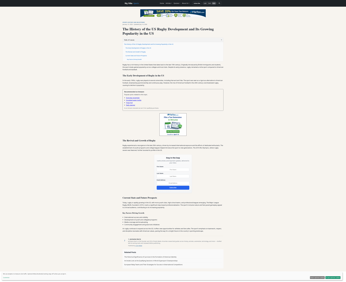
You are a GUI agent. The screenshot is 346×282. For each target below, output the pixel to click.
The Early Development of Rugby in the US (138, 48)
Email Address (161, 180)
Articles (168, 3)
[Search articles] (219, 3)
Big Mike (132, 3)
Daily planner (130, 105)
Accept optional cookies (333, 277)
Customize (6, 277)
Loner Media (138, 245)
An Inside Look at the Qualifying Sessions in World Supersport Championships (151, 261)
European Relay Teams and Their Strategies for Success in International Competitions (153, 265)
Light (205, 3)
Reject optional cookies (317, 277)
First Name (160, 166)
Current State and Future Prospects (136, 55)
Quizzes (176, 3)
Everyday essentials (133, 98)
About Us (185, 3)
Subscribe (197, 3)
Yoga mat (129, 103)
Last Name (160, 173)
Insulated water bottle (133, 100)
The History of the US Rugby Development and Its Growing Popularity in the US (148, 44)
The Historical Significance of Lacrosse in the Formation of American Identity (150, 257)
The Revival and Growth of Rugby (136, 52)
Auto (214, 3)
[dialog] (172, 276)
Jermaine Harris (135, 239)
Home (162, 3)
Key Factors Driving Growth (134, 59)
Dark (209, 3)
